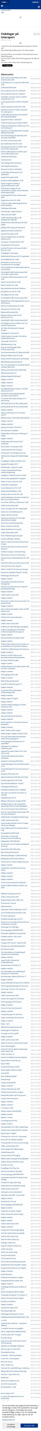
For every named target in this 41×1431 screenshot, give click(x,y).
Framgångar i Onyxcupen (9, 253)
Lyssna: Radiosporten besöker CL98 (13, 913)
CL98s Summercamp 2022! (10, 595)
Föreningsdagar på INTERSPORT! (12, 930)
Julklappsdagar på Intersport (11, 376)
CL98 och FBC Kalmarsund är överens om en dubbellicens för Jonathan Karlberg (15, 645)
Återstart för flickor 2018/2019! (11, 169)
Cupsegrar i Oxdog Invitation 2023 (12, 242)
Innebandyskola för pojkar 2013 (12, 1281)
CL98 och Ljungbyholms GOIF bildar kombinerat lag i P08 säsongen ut (13, 631)
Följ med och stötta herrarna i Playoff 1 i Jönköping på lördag (14, 588)
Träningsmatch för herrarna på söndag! (14, 1143)
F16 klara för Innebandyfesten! (11, 617)
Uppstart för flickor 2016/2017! (11, 427)
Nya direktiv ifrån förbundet (10, 849)
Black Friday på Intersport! (10, 681)
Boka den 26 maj (6, 1362)
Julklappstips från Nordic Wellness (12, 859)
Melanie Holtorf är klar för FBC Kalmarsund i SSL (11, 316)
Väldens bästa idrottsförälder (11, 1111)
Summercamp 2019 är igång (10, 1155)
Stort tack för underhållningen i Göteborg (15, 1368)
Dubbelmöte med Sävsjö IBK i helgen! (14, 1265)
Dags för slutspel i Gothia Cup (11, 1246)
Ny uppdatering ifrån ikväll (10, 833)
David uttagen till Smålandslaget (12, 1149)
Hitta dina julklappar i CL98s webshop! (14, 855)
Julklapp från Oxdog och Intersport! (13, 227)
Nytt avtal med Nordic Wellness (11, 716)
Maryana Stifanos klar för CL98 (11, 355)
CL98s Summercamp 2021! (10, 820)
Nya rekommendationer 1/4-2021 (12, 783)
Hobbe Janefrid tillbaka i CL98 (11, 491)
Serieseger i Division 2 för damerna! (13, 989)
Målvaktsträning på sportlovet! (11, 1027)
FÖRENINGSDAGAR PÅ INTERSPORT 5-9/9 (15, 1317)
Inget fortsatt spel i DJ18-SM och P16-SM (14, 777)
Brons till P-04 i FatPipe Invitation (12, 1140)
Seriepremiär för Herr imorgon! (11, 450)
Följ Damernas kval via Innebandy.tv (13, 555)
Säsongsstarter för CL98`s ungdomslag (14, 1127)
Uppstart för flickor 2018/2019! (11, 231)
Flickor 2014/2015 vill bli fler (10, 526)
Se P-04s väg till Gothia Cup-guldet (12, 1233)
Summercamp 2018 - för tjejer (11, 1335)
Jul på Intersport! (6, 1274)
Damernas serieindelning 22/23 (12, 512)
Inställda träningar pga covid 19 (11, 919)
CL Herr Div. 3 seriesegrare (10, 1358)
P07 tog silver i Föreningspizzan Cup (13, 453)
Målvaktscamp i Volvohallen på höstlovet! (15, 418)
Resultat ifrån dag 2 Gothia (10, 1067)
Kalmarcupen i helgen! (8, 1133)
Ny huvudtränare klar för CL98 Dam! (13, 91)
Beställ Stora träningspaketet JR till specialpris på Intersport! (12, 395)
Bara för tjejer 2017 (7, 1393)
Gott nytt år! (5, 1073)
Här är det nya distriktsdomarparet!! (13, 1262)
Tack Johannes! (6, 160)
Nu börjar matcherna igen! (10, 660)
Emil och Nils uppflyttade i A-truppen (13, 478)
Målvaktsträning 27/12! (9, 373)
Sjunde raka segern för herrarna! (12, 999)
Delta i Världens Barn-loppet (10, 730)
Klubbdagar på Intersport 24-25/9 (12, 1314)
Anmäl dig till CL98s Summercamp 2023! (14, 298)
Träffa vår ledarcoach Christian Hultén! (14, 123)
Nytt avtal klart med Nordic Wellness (13, 288)
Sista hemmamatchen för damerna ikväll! (15, 352)
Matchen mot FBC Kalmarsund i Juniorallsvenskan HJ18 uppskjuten (13, 656)
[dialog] (20, 1416)
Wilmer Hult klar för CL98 (9, 285)
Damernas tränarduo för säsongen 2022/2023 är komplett (13, 519)
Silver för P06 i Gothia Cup (10, 1239)
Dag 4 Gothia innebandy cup (10, 1060)
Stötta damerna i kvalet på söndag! (13, 1186)
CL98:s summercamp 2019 (10, 1146)
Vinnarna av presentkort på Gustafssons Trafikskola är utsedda (15, 923)
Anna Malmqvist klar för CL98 (11, 488)
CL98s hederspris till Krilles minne (12, 1162)
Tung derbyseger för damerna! (11, 1014)
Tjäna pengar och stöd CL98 (10, 1349)
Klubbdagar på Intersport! (10, 576)
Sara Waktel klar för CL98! (10, 259)
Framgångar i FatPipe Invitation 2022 (13, 461)
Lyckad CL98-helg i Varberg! (10, 539)
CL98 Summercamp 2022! (9, 532)
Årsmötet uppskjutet (8, 916)
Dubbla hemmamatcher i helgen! (12, 1092)
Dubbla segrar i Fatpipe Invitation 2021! (14, 734)
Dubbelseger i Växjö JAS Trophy (12, 467)
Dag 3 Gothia (5, 1064)
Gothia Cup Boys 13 (7, 1054)
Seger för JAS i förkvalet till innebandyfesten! (10, 961)
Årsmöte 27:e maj (7, 1165)
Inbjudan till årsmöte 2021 (10, 774)
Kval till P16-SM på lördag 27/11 (11, 684)
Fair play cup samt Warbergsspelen (13, 946)
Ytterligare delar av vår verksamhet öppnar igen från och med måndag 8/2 (14, 805)
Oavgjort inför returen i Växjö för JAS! (13, 943)
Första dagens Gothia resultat (11, 1070)
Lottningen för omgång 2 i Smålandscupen (9, 747)
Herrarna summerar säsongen (11, 1171)
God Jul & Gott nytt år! (8, 1255)
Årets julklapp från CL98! (9, 675)
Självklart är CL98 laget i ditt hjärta (12, 1346)
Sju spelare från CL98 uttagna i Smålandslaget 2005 (11, 691)
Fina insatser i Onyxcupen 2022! (12, 447)
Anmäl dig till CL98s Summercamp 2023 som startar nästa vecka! (14, 273)
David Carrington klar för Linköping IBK (14, 509)
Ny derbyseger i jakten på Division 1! (13, 976)
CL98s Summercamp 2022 (9, 505)
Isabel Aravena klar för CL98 (10, 282)
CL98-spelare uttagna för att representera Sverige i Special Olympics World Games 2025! (14, 190)
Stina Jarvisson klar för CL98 (10, 309)
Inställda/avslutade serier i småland (13, 790)
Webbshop (5, 1377)
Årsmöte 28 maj (6, 1338)
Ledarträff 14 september (9, 485)
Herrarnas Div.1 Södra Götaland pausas (15, 862)
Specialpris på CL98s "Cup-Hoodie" (13, 1195)
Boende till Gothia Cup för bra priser (13, 1095)
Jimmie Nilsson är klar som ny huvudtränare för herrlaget (11, 263)
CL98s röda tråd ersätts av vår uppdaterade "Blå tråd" (11, 219)
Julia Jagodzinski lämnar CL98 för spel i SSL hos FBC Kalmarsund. (14, 148)
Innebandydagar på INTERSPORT (12, 1174)
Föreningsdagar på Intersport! (11, 1002)
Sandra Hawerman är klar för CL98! (13, 107)
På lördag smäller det (8, 1311)
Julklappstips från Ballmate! (10, 841)
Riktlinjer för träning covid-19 (10, 894)
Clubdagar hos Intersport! (10, 333)
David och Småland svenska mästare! (14, 1057)
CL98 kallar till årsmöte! (9, 157)
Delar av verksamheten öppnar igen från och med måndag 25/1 (15, 813)
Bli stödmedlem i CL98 (8, 1387)
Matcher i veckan (7, 1117)
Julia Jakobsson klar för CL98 (10, 291)
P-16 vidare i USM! (7, 1108)
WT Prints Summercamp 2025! (11, 141)
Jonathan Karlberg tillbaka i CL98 (12, 180)
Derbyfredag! (5, 1079)
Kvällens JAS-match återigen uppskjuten (14, 627)
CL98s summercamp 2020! (10, 1040)
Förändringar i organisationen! (11, 211)
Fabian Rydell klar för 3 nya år (11, 529)
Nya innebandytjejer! (8, 1046)
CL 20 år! (4, 1320)
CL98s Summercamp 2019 (9, 1189)
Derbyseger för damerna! (10, 1030)
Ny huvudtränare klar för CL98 (11, 144)
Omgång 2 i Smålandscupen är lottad (13, 475)
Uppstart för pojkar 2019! (9, 177)
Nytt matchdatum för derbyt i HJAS (12, 638)
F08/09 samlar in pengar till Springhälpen (15, 1159)
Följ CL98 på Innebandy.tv (9, 166)
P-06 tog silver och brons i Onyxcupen (14, 1136)
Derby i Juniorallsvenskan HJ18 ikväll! (13, 370)
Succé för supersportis (9, 1384)
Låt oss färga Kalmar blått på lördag (13, 1331)
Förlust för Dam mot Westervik (11, 1008)
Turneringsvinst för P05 (9, 1121)
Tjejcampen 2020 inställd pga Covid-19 (14, 909)
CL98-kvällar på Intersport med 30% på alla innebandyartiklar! (14, 116)
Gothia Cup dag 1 (7, 1249)
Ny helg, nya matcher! (8, 1301)
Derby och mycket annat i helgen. (12, 1298)
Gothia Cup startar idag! (9, 1252)
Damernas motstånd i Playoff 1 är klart (14, 572)
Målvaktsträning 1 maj (8, 344)
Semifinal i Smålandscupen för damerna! (15, 649)
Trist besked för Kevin (8, 1258)
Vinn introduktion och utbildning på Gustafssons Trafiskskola (13, 953)
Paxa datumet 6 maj (8, 1352)
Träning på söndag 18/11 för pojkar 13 (14, 1295)
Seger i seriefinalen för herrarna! (12, 1018)
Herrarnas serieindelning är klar (12, 523)
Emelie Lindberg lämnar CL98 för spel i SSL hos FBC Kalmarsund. (14, 153)
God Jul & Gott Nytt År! (8, 1083)
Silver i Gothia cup (7, 1365)
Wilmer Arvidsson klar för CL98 (11, 482)
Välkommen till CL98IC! (8, 215)
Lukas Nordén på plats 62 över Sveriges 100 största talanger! (14, 824)
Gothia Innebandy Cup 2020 (10, 1089)
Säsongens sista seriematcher (11, 1192)
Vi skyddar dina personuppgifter (12, 1328)
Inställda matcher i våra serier (11, 936)
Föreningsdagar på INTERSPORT (12, 1205)
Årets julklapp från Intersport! (11, 163)
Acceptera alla (29, 1425)
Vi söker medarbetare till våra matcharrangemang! (11, 471)
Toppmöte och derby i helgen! (11, 1211)
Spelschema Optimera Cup (10, 1381)
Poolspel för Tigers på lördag (11, 1182)
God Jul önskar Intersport (9, 1098)
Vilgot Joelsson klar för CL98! (10, 200)
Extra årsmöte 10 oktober (9, 430)
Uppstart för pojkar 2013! (9, 1308)
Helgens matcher (7, 579)
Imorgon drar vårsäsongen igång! (12, 1230)
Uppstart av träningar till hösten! (12, 761)
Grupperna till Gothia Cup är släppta (13, 1268)
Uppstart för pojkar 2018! (9, 234)
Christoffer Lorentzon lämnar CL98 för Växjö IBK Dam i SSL (14, 98)
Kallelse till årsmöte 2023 (9, 312)
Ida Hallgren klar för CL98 (9, 295)
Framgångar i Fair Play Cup (10, 1168)
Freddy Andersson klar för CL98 (12, 494)
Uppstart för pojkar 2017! (9, 464)
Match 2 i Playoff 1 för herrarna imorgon (14, 569)
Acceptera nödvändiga (11, 1425)
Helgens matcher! (7, 379)
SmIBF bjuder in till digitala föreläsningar (14, 817)
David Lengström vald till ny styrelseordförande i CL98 (10, 185)
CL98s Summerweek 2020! (10, 897)
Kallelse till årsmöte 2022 (9, 515)
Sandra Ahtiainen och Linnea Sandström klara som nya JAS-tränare (15, 498)
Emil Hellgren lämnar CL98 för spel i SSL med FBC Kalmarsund (14, 324)
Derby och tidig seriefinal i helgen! (12, 1292)
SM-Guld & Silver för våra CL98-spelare (14, 403)
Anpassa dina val (8, 1420)
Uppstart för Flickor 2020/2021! (11, 120)
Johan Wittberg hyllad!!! (9, 1076)
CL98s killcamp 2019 (7, 1152)
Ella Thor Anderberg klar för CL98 (12, 306)
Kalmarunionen (6, 906)
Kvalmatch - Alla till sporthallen (11, 1355)
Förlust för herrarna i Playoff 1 (11, 566)
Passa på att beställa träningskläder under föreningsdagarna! (13, 738)
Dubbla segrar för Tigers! (9, 698)
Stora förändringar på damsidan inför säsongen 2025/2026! (14, 137)
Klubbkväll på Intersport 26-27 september (15, 256)
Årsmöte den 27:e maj (8, 1201)
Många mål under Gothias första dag (13, 1371)
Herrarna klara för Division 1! (11, 965)
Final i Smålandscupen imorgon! (12, 536)
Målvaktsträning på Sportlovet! (11, 362)
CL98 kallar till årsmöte (8, 88)
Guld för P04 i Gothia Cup (9, 1236)
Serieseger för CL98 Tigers (10, 927)
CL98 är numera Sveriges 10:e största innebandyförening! (14, 337)
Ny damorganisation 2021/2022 (11, 780)
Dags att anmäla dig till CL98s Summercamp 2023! (11, 348)
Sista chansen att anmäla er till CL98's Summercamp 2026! (14, 79)
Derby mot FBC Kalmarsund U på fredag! (15, 359)
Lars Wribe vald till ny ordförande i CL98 (14, 502)
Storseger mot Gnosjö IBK (10, 1033)
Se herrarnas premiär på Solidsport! (13, 882)
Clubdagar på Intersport (10, 35)
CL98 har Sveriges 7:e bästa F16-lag (13, 552)
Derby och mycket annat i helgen (12, 1214)
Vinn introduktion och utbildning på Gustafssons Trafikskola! (13, 972)
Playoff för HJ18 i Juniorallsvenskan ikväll (15, 563)
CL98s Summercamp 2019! (10, 1224)
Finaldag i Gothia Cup (8, 1243)
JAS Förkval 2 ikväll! (7, 949)
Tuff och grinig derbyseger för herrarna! (14, 986)
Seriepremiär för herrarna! (10, 245)
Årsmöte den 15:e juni (8, 903)
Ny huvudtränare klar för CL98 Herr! (13, 94)
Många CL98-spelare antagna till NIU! (13, 801)
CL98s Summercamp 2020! (10, 995)
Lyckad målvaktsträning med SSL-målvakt (15, 983)
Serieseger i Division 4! (9, 341)
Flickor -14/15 (5, 1024)
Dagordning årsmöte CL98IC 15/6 (12, 900)
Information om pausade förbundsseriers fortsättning (11, 837)
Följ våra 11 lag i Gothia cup (10, 1374)
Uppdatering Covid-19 (8, 798)
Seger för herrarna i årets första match (14, 1043)
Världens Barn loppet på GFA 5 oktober (14, 1130)
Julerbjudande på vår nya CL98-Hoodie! (14, 407)
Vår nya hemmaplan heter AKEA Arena (14, 809)
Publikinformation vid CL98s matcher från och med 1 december (15, 667)
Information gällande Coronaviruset (13, 933)
